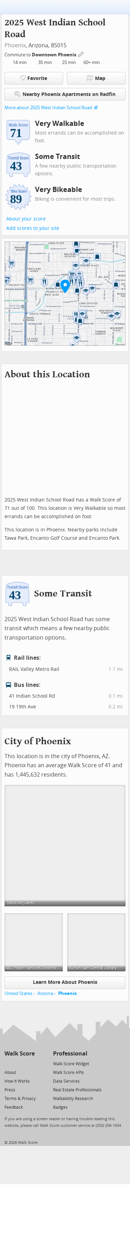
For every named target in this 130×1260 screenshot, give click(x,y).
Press (10, 1090)
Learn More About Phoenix (65, 982)
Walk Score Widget (71, 1063)
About (10, 1072)
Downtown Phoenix (55, 54)
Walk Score (20, 1053)
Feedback (14, 1107)
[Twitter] (8, 1063)
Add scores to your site (32, 228)
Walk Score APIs (68, 1072)
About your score (26, 219)
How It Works (17, 1081)
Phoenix (15, 45)
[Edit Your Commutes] (81, 53)
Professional (70, 1053)
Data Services (66, 1081)
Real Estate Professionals (77, 1090)
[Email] (30, 1063)
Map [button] (100, 78)
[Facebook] (19, 1063)
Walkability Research (73, 1098)
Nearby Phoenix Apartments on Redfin (69, 94)
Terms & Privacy (20, 1098)
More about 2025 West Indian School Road (48, 107)
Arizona (45, 993)
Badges (60, 1107)
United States (18, 993)
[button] (65, 286)
